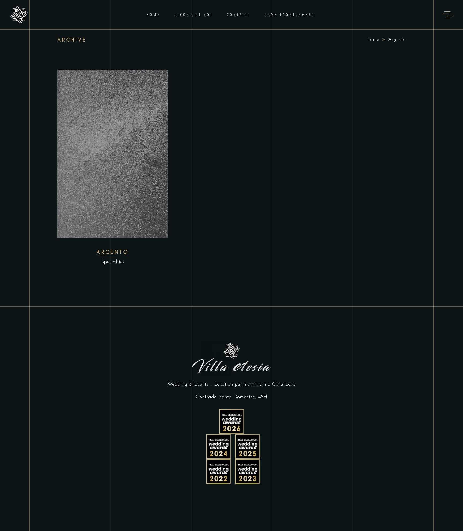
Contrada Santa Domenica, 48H (231, 397)
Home (372, 39)
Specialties (112, 262)
